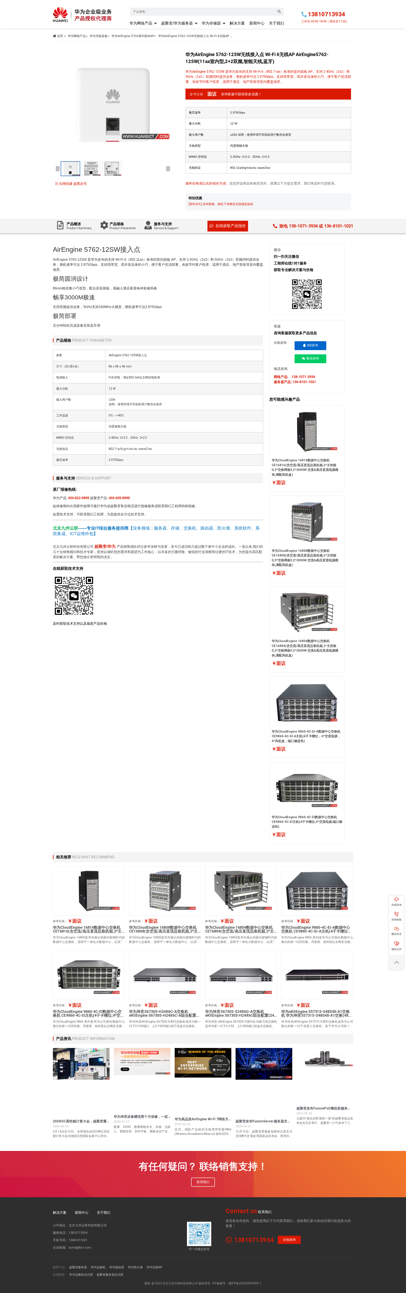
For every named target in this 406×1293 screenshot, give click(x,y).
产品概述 (79, 226)
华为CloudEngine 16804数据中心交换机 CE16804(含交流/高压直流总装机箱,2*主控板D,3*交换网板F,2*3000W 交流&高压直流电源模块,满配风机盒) (240, 933)
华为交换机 (98, 1267)
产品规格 (123, 226)
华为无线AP (154, 1267)
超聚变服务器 (78, 1267)
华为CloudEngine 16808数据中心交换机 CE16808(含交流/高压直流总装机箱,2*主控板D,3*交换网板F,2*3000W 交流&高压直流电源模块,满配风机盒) (164, 933)
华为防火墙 (135, 1267)
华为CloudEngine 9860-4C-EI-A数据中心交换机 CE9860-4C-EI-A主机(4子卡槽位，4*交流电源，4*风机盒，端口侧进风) (306, 736)
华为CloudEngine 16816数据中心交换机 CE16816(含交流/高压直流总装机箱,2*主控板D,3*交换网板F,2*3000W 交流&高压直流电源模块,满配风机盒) (88, 933)
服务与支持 (166, 226)
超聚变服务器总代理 (110, 1274)
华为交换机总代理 (81, 1274)
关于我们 (103, 1213)
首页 (60, 36)
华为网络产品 (77, 36)
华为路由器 (116, 1267)
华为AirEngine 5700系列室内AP (132, 36)
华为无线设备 (98, 36)
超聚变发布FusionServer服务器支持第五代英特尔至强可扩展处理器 (263, 1123)
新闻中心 (81, 1213)
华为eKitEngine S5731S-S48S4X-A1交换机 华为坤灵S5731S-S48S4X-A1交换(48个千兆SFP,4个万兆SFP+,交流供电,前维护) (316, 1015)
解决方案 (59, 1213)
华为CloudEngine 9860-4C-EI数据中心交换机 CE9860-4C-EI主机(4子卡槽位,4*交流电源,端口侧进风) (307, 822)
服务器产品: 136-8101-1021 (295, 382)
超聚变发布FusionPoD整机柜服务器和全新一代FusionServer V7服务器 (323, 1110)
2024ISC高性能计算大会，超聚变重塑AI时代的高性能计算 (80, 1123)
